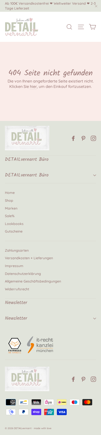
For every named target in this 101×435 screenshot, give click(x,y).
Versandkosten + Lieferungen (29, 258)
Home (10, 192)
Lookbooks (14, 224)
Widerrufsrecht (17, 289)
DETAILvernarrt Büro (27, 175)
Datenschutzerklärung (23, 273)
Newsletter (16, 318)
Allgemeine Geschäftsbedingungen (33, 281)
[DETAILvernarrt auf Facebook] (73, 138)
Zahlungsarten (17, 250)
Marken (11, 208)
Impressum (14, 266)
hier (33, 86)
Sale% (9, 216)
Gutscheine (14, 231)
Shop (9, 200)
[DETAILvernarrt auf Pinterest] (83, 138)
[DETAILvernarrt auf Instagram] (93, 138)
